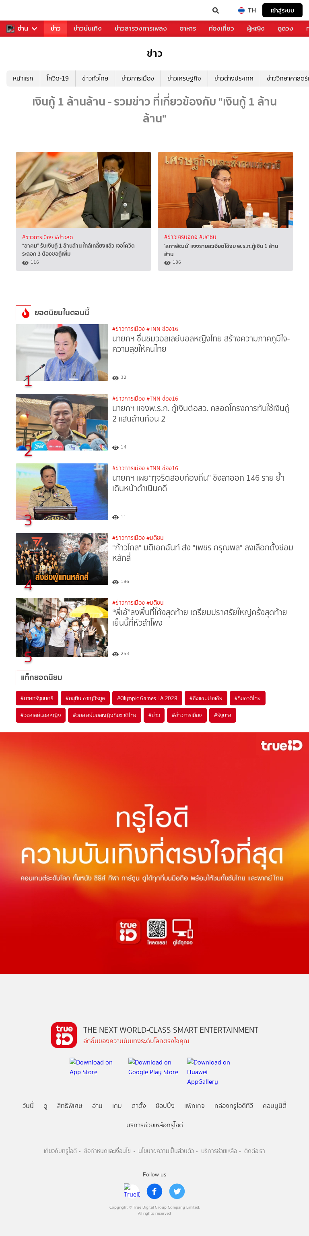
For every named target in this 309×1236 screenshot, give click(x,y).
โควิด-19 (58, 78)
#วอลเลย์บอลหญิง (41, 715)
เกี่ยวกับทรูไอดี (60, 1151)
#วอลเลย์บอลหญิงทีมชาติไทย (104, 715)
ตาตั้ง (139, 1105)
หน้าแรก (23, 78)
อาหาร (188, 28)
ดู (45, 1105)
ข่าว (56, 28)
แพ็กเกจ (194, 1105)
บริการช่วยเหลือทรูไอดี (154, 1125)
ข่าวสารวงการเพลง (141, 28)
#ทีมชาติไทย (248, 698)
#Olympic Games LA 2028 (147, 698)
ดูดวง (285, 28)
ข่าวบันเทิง (88, 28)
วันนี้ (28, 1105)
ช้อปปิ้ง (165, 1105)
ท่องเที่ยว (221, 28)
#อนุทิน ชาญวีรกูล (85, 698)
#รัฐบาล (222, 715)
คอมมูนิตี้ (274, 1105)
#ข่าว (154, 715)
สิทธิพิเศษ (69, 1105)
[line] (132, 1191)
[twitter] (177, 1191)
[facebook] (154, 1191)
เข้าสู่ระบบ (282, 10)
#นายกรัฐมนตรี (37, 698)
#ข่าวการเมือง (38, 237)
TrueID (22, 10)
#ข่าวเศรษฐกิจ (181, 237)
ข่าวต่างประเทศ (233, 78)
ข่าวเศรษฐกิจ (184, 78)
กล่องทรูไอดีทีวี (233, 1105)
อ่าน (23, 28)
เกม (117, 1105)
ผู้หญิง (256, 28)
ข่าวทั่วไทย (95, 78)
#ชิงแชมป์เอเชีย (206, 698)
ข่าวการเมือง (138, 78)
